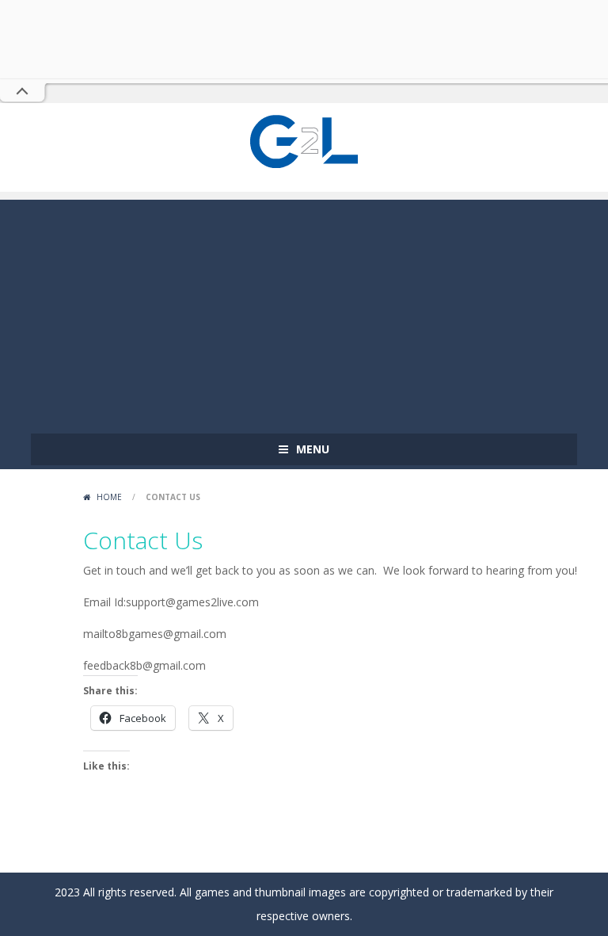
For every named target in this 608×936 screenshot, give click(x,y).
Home (109, 496)
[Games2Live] (304, 139)
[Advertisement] (304, 311)
